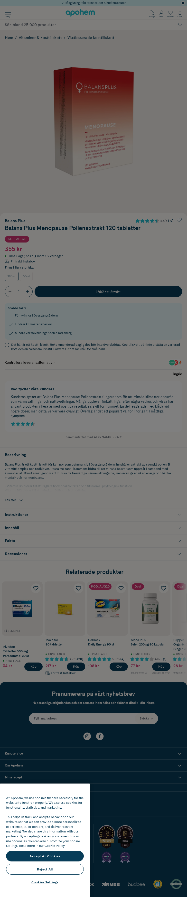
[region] (45, 840)
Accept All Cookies (44, 856)
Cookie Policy (55, 846)
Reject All (45, 869)
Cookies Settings (44, 882)
